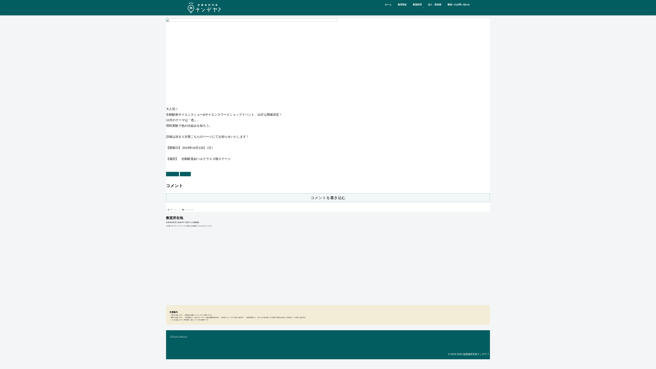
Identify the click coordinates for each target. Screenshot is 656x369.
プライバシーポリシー (178, 336)
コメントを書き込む (328, 198)
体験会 (187, 174)
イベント (174, 174)
